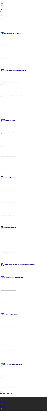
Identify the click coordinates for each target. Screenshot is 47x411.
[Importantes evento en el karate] (8, 188)
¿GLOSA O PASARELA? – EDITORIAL (3, 402)
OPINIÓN (2, 5)
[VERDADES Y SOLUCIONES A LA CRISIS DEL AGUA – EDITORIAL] (3, 406)
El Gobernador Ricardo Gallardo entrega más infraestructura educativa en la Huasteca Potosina (11, 33)
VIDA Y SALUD (2, 4)
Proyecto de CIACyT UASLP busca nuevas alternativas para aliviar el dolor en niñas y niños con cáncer (11, 364)
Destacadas (2, 119)
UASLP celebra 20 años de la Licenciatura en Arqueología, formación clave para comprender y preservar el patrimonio (13, 70)
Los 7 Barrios (3, 390)
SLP (1, 1)
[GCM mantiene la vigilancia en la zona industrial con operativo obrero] (8, 213)
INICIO (1, 0)
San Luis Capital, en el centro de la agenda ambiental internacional (8, 120)
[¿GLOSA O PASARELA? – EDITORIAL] (3, 401)
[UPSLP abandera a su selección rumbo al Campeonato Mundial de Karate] (7, 166)
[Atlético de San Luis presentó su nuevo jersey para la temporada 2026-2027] (8, 156)
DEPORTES (2, 2)
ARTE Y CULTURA (3, 265)
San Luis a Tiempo (3, 399)
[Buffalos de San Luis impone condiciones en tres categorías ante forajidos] (8, 200)
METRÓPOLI (4, 119)
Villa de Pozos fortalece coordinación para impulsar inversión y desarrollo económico (10, 132)
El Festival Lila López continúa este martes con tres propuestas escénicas (9, 314)
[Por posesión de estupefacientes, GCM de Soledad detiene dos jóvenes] (8, 250)
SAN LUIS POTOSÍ (2, 32)
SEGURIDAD (2, 3)
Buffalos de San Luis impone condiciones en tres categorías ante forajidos (9, 202)
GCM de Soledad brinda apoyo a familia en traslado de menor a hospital (8, 227)
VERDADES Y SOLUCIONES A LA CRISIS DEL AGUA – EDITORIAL (5, 407)
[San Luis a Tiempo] (2, 18)
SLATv (1, 6)
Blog (1, 9)
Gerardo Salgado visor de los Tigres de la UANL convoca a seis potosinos (8, 177)
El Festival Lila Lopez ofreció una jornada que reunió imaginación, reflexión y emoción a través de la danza (12, 277)
